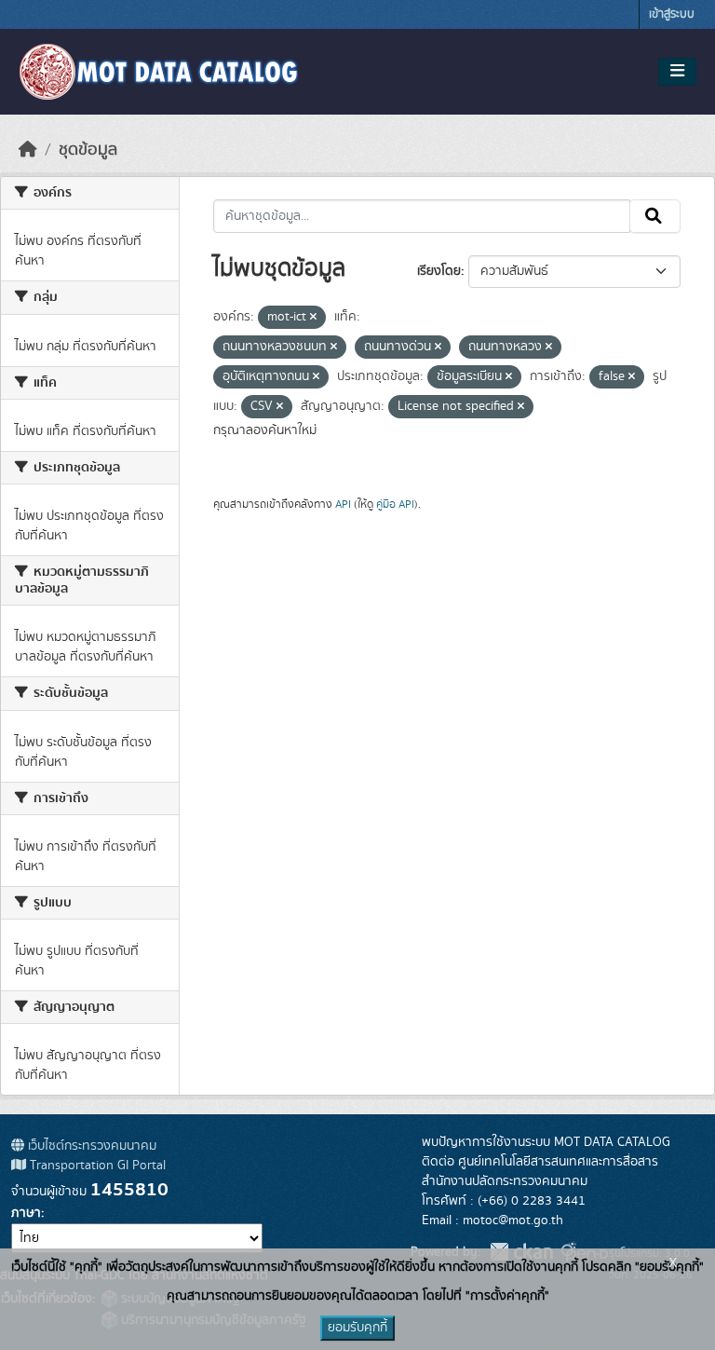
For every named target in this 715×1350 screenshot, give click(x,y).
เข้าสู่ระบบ (672, 14)
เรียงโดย (439, 271)
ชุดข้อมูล (88, 150)
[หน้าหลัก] (28, 150)
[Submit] (655, 216)
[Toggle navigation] (677, 72)
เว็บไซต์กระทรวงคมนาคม (90, 1146)
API (343, 504)
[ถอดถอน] (313, 317)
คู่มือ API (395, 504)
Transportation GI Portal (96, 1165)
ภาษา (26, 1213)
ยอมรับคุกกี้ (357, 1327)
